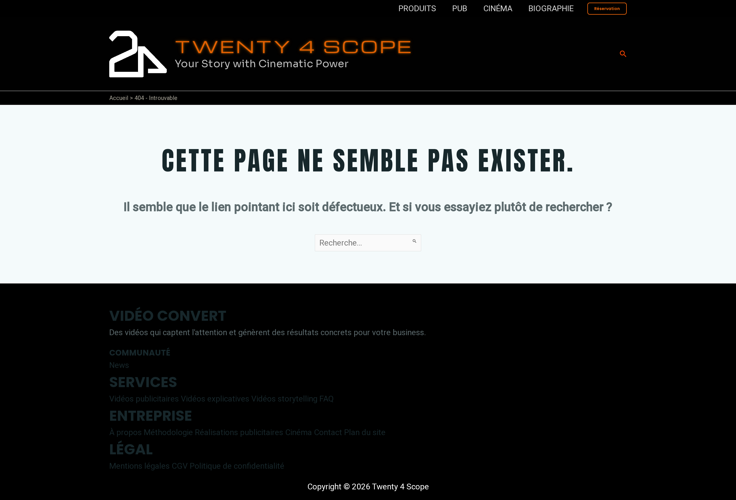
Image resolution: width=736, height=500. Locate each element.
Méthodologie (168, 432)
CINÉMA (497, 8)
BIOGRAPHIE (551, 8)
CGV (180, 466)
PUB (459, 8)
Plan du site (365, 432)
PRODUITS (417, 8)
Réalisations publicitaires (239, 432)
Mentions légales (139, 466)
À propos (125, 432)
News (119, 365)
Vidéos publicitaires (144, 399)
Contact (328, 432)
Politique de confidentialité (237, 466)
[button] (607, 9)
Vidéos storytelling (284, 399)
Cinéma (298, 432)
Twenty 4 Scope (294, 45)
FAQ (326, 399)
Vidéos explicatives (215, 399)
